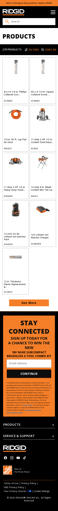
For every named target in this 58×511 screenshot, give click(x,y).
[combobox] (29, 21)
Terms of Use (11, 483)
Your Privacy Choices (15, 491)
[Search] (7, 21)
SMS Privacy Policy (14, 487)
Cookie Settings (41, 491)
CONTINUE (29, 374)
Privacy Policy (28, 483)
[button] (53, 12)
